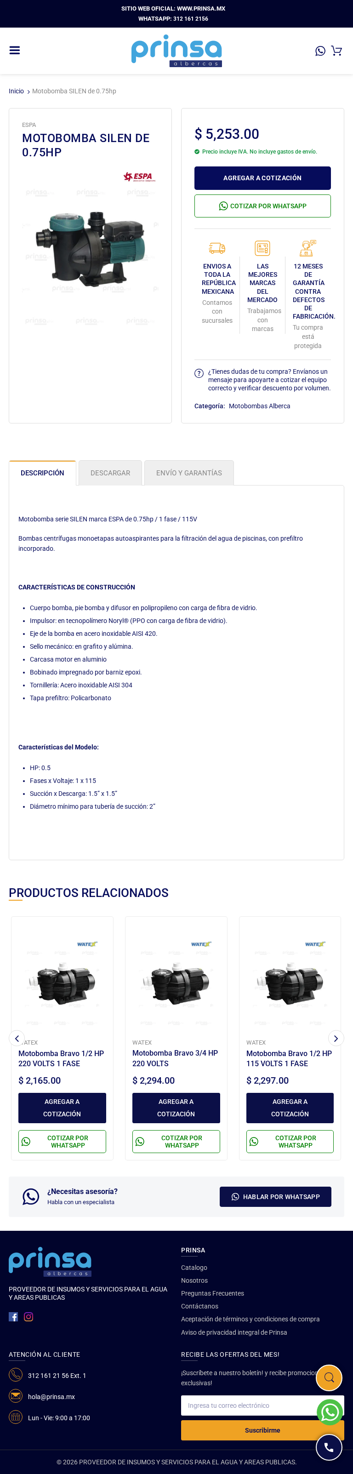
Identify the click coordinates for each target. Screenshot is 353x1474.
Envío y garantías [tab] (189, 473)
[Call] (329, 1447)
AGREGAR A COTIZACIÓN (262, 178)
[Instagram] (28, 1316)
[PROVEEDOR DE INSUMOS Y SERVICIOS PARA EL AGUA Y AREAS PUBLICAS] (176, 50)
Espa (29, 124)
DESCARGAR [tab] (110, 473)
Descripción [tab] (42, 473)
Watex (28, 1042)
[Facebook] (13, 1316)
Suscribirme (262, 1430)
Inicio (16, 91)
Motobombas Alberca (259, 406)
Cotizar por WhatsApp (268, 206)
